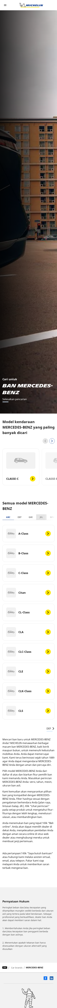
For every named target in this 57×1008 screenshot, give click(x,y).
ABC (8, 517)
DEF (19, 517)
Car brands (16, 967)
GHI (31, 517)
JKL (41, 517)
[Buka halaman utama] (31, 5)
